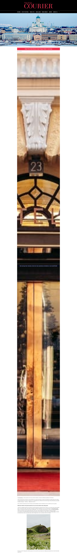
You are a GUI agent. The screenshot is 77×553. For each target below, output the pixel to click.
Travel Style (32, 12)
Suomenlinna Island (55, 508)
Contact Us (55, 12)
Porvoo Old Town (56, 509)
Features (18, 12)
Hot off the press (25, 12)
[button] (59, 12)
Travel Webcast (45, 12)
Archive (50, 12)
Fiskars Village (53, 511)
